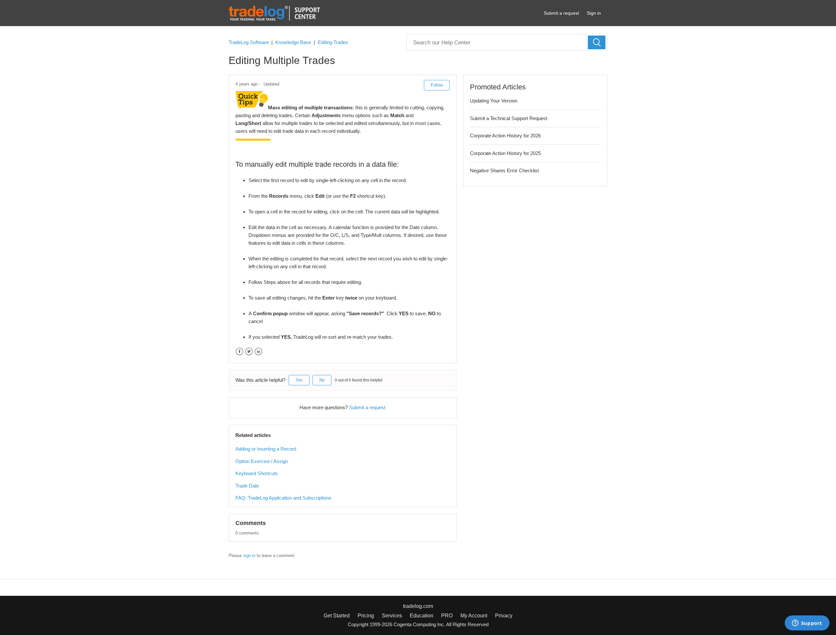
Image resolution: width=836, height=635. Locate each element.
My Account (473, 615)
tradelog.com (418, 606)
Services (392, 615)
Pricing (366, 615)
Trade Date (247, 485)
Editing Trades (333, 42)
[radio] (299, 380)
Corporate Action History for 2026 (505, 135)
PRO (447, 615)
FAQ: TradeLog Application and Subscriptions (283, 498)
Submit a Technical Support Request (508, 118)
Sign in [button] (594, 13)
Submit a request (561, 13)
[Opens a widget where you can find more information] (806, 623)
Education (421, 615)
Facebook (239, 352)
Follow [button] (437, 85)
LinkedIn (258, 352)
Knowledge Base (293, 42)
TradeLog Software (249, 42)
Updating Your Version (493, 100)
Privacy (503, 615)
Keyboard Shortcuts (256, 473)
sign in (249, 555)
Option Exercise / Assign (261, 461)
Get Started (337, 615)
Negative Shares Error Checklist (504, 170)
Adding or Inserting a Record (265, 449)
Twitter (249, 352)
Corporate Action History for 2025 (505, 153)
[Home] (274, 12)
